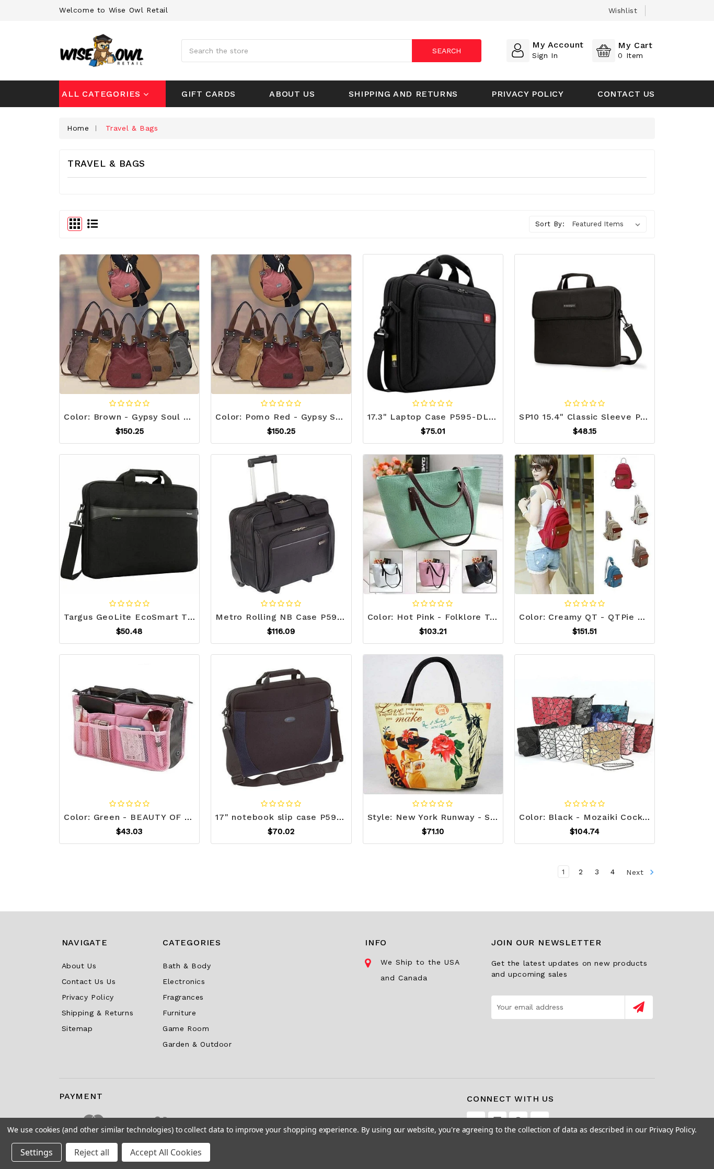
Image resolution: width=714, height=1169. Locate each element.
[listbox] (608, 224)
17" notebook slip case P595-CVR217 (297, 817)
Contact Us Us (89, 981)
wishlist (623, 10)
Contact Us (626, 94)
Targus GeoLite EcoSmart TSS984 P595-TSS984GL (178, 617)
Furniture (179, 1013)
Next (636, 871)
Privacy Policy (527, 94)
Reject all (91, 1152)
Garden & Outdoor (197, 1044)
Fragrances (183, 997)
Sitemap (77, 1028)
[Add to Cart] (103, 321)
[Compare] (155, 321)
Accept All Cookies (166, 1152)
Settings (36, 1152)
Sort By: (550, 224)
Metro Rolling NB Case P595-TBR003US (304, 617)
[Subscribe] (639, 1007)
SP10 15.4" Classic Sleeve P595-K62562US (613, 417)
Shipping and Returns (403, 94)
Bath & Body (187, 966)
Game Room (186, 1028)
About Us (292, 94)
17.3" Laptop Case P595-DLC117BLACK (452, 417)
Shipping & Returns (98, 1013)
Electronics (184, 981)
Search (446, 51)
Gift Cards (208, 94)
